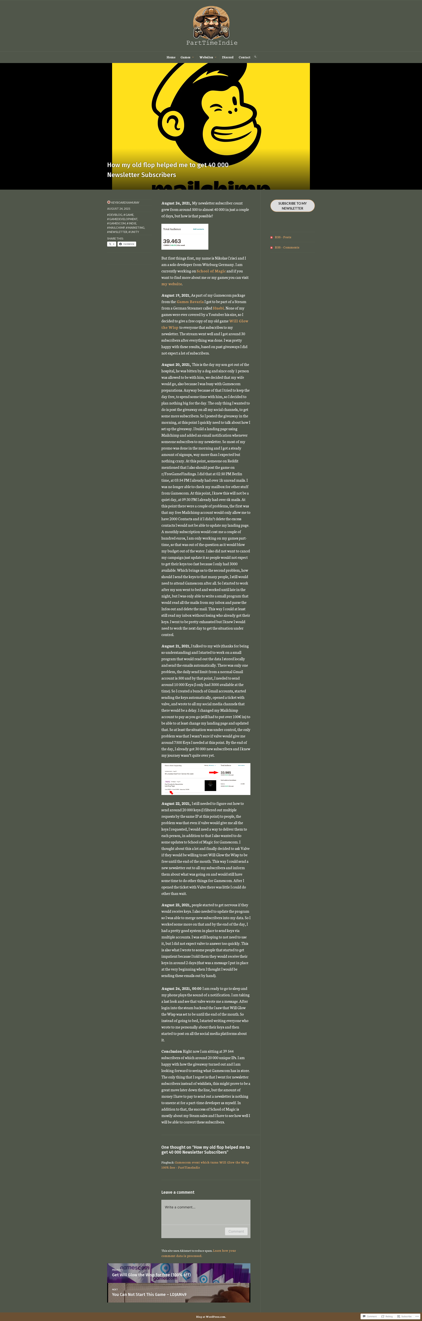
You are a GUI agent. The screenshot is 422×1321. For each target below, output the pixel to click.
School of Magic (211, 270)
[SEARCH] (255, 56)
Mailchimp (117, 227)
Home (171, 57)
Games (185, 57)
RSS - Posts (283, 237)
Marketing (136, 227)
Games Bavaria (190, 301)
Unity (134, 232)
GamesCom (117, 223)
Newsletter (118, 232)
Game (129, 215)
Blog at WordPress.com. (211, 1316)
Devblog (115, 215)
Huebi (218, 308)
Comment (236, 1231)
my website (171, 283)
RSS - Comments (287, 247)
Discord (228, 57)
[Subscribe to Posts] (271, 237)
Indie (132, 223)
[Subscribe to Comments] (271, 247)
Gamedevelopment (123, 219)
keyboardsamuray (125, 202)
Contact (244, 57)
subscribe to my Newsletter (292, 205)
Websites (206, 57)
